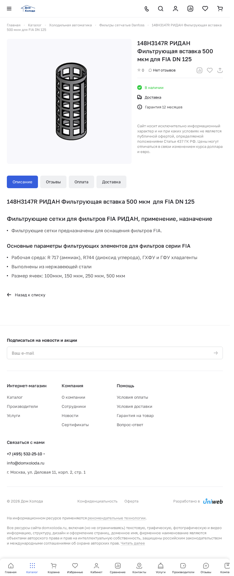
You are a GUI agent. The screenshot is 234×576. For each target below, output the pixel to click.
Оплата (81, 181)
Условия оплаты (132, 397)
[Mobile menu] (9, 8)
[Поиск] (161, 8)
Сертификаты (75, 424)
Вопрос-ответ (130, 424)
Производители (22, 406)
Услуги (13, 415)
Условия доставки (134, 406)
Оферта (131, 501)
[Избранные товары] (205, 8)
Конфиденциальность (97, 501)
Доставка (111, 181)
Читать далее (133, 543)
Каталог (15, 397)
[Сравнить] (199, 70)
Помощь (125, 385)
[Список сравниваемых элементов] (190, 8)
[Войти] (175, 8)
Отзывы (53, 181)
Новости (70, 415)
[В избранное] (210, 70)
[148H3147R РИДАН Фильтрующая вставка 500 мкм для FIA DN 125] (69, 101)
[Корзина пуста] (220, 8)
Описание (22, 181)
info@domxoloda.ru (25, 462)
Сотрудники (74, 406)
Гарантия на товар (135, 415)
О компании (73, 397)
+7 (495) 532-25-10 (24, 453)
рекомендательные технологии (117, 518)
